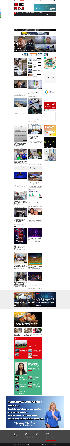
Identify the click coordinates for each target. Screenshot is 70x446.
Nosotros (37, 433)
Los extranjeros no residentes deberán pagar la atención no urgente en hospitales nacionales (20, 220)
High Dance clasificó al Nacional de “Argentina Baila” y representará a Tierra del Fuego (20, 266)
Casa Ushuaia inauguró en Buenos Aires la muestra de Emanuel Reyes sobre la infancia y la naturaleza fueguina (20, 283)
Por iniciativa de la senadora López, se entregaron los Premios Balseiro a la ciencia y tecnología (34, 183)
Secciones (40, 12)
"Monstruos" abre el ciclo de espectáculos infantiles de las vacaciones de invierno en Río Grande (35, 284)
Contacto (47, 433)
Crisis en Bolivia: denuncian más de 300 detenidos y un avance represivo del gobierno (23, 387)
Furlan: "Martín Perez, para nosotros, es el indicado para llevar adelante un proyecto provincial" (37, 76)
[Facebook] (0, 11)
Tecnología (32, 12)
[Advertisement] (35, 22)
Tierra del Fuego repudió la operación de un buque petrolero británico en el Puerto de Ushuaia (20, 109)
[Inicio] (19, 6)
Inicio (15, 12)
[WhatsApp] (0, 16)
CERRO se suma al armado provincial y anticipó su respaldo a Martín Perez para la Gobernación (37, 64)
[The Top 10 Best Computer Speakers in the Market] (30, 59)
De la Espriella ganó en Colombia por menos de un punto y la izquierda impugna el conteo (23, 384)
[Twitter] (0, 13)
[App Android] (0, 17)
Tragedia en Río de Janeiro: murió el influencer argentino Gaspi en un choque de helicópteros (37, 384)
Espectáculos (28, 12)
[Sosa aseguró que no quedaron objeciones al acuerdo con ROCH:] (24, 44)
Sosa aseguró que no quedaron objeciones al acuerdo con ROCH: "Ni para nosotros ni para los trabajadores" (20, 91)
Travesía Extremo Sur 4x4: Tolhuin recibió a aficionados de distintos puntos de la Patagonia (23, 351)
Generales (23, 12)
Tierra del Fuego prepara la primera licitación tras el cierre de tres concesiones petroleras (34, 137)
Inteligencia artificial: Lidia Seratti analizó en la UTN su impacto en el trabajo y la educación (24, 304)
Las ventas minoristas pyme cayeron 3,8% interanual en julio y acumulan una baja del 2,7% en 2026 (18, 335)
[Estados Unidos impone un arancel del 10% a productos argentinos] (37, 330)
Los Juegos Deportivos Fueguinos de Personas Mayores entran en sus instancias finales (37, 351)
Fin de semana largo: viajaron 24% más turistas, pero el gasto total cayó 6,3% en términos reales (20, 202)
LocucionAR (29, 444)
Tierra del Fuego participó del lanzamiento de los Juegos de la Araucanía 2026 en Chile (33, 342)
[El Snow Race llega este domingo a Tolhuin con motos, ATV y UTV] (17, 354)
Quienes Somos (48, 444)
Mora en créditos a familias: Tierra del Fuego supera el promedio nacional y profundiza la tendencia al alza (28, 335)
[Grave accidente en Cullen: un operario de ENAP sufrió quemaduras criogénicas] (30, 386)
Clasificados (52, 444)
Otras (36, 12)
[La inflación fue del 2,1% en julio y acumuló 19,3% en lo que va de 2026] (28, 319)
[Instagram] (0, 14)
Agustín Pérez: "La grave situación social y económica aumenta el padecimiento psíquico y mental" (35, 92)
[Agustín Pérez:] (45, 40)
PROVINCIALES (18, 12)
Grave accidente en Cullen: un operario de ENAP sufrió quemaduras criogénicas (36, 387)
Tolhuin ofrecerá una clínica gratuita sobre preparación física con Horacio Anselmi (36, 355)
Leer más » (30, 370)
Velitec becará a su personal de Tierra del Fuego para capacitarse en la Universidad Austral (34, 0)
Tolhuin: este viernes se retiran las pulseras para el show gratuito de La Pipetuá (19, 247)
